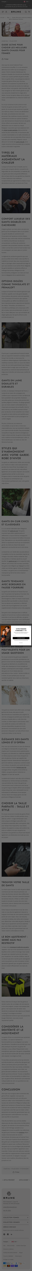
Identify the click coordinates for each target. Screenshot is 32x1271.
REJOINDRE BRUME (21, 638)
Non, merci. (21, 642)
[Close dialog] (30, 626)
